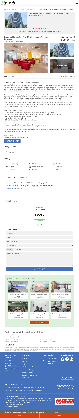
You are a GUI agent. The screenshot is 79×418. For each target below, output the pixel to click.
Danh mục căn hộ (27, 373)
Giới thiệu (8, 360)
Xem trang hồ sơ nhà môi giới (14, 189)
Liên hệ (44, 359)
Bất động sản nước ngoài (29, 367)
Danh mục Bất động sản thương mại (29, 377)
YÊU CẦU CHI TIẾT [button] (12, 141)
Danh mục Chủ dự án (28, 370)
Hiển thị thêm (39, 322)
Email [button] (59, 415)
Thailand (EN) (9, 388)
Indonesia (40, 388)
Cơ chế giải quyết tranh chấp (12, 370)
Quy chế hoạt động (11, 366)
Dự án (23, 364)
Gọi (19, 415)
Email (41, 186)
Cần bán (24, 358)
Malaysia (34, 388)
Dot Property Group (11, 391)
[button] (76, 2)
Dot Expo (39, 391)
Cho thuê (24, 361)
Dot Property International (26, 391)
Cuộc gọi (32, 186)
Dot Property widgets (52, 362)
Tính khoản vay (52, 358)
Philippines (27, 388)
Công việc (8, 363)
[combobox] (9, 249)
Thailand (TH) (18, 388)
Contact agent (40, 269)
